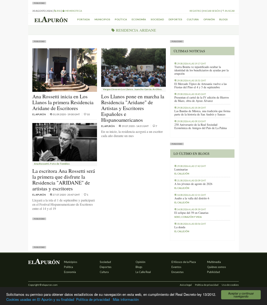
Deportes (175, 19)
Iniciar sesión (211, 10)
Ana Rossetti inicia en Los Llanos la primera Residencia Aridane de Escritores (62, 102)
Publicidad (213, 272)
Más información (126, 299)
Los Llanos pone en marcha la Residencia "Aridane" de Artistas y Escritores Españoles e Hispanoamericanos (132, 108)
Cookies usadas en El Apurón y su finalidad (40, 299)
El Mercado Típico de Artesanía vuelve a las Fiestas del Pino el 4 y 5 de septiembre (200, 85)
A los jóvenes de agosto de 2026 (193, 184)
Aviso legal (186, 284)
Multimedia (214, 262)
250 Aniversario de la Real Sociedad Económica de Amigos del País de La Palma (200, 126)
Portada (83, 19)
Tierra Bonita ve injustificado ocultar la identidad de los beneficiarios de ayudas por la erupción (201, 70)
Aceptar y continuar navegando (241, 294)
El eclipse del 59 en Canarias (191, 212)
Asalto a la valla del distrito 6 (191, 198)
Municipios (102, 19)
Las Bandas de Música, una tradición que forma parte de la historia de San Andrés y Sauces (202, 112)
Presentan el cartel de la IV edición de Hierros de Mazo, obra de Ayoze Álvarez (201, 99)
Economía (139, 19)
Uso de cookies (230, 284)
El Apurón (39, 114)
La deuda (179, 227)
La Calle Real (143, 272)
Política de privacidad (93, 299)
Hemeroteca (73, 10)
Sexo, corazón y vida (188, 216)
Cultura (193, 19)
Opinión (209, 19)
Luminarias (181, 169)
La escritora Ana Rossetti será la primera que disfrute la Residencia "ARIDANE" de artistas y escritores (63, 179)
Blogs (223, 19)
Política (121, 19)
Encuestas (177, 272)
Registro (195, 10)
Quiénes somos (216, 267)
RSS (58, 10)
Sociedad (157, 19)
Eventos (176, 267)
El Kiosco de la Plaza (183, 262)
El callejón (181, 173)
